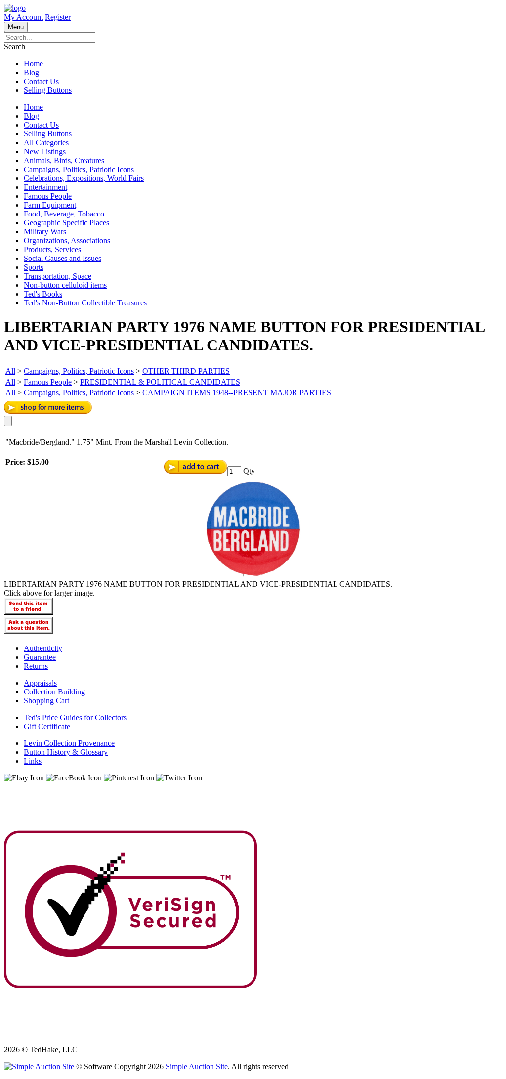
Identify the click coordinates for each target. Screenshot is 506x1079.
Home (33, 63)
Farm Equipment (50, 205)
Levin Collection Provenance (69, 743)
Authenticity (43, 648)
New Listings (45, 151)
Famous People (48, 196)
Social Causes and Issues (62, 258)
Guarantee (40, 657)
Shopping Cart (46, 700)
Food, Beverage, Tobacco (64, 214)
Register (58, 17)
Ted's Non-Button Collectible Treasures (85, 303)
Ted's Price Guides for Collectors (75, 717)
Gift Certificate (47, 726)
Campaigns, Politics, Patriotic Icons (79, 169)
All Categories (46, 142)
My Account (23, 17)
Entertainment (45, 187)
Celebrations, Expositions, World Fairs (84, 178)
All (10, 371)
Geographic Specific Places (66, 222)
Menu (16, 27)
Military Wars (45, 231)
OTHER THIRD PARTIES (186, 371)
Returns (36, 666)
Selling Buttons (48, 90)
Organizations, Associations (67, 240)
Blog (31, 72)
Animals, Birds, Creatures (64, 160)
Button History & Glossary (66, 752)
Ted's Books (43, 294)
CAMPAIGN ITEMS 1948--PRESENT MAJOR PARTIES (236, 392)
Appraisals (40, 683)
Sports (33, 267)
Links (33, 761)
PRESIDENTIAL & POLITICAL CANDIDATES (160, 382)
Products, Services (52, 249)
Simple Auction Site (197, 1066)
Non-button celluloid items (65, 285)
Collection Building (54, 692)
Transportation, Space (57, 276)
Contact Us (41, 81)
